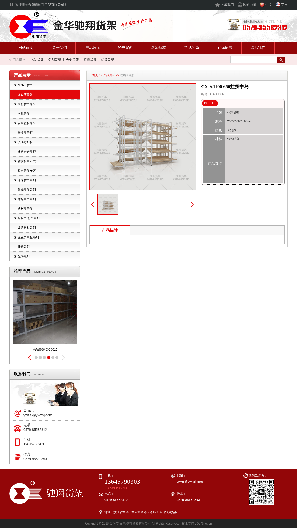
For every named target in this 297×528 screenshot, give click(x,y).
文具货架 (24, 113)
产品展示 (109, 75)
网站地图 (249, 4)
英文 (284, 4)
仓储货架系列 (27, 180)
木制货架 (37, 59)
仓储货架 (72, 59)
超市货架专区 (27, 170)
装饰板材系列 (27, 227)
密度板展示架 (27, 161)
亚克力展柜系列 (28, 237)
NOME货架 (25, 85)
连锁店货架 (25, 94)
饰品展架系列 (27, 199)
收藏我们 (227, 4)
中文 (268, 4)
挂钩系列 (24, 246)
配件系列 (24, 256)
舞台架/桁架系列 (29, 218)
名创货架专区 (27, 104)
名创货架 (54, 59)
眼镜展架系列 (27, 189)
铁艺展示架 (25, 208)
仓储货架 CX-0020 (45, 349)
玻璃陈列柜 (25, 142)
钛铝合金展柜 (27, 151)
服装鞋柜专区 (27, 123)
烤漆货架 (107, 59)
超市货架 (90, 59)
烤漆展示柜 (25, 132)
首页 (95, 75)
